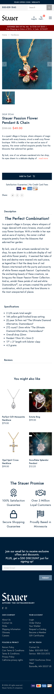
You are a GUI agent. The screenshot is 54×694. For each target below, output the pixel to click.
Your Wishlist (34, 626)
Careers (5, 635)
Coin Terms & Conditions (13, 650)
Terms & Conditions (11, 653)
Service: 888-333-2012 (39, 653)
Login (31, 619)
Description (10, 211)
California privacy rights (12, 660)
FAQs (4, 626)
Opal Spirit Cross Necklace (10, 462)
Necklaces (15, 35)
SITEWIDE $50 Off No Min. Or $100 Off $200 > (27, 27)
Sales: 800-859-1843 (38, 650)
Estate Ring (34, 416)
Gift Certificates (36, 635)
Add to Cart (25, 176)
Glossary (6, 632)
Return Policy (8, 647)
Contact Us (7, 622)
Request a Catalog (37, 629)
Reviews (8, 360)
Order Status (35, 622)
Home (4, 35)
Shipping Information (11, 629)
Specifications (11, 306)
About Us (6, 619)
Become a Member (37, 632)
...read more (42, 158)
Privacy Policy (8, 656)
